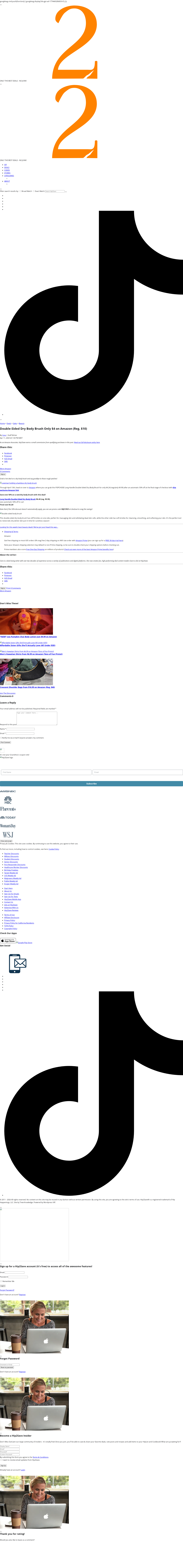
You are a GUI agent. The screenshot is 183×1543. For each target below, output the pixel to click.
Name (3, 729)
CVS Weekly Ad (10, 875)
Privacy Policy (9, 920)
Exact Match (40, 191)
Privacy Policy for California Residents (19, 923)
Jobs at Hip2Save (10, 905)
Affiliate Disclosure (11, 917)
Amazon (32, 487)
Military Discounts (11, 856)
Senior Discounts (11, 862)
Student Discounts (11, 859)
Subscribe (91, 783)
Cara (4, 435)
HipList (3, 474)
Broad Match (27, 191)
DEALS (6, 167)
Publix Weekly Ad (11, 881)
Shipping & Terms (11, 531)
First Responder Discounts (14, 864)
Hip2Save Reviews (11, 910)
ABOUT (7, 181)
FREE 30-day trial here (114, 540)
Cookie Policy (54, 849)
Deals (9, 423)
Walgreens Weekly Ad (12, 878)
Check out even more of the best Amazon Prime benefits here (88, 549)
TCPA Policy (8, 926)
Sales (15, 423)
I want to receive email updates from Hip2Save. (21, 1460)
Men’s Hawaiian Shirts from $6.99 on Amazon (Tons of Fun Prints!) (31, 654)
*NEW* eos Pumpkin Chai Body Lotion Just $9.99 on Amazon (28, 636)
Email (3, 733)
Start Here (8, 888)
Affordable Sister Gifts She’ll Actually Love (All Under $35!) (27, 645)
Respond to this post (8, 724)
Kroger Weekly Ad (11, 884)
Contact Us (8, 902)
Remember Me (8, 1281)
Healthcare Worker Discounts (16, 867)
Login (23, 1470)
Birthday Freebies (11, 870)
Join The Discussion (7, 693)
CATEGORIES (9, 176)
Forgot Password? (7, 1290)
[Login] (1, 419)
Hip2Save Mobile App (12, 899)
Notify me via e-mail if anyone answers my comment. (23, 738)
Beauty (21, 423)
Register (22, 1294)
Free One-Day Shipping (35, 549)
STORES (7, 173)
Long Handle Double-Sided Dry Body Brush (18, 499)
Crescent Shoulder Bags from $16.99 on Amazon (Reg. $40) (27, 687)
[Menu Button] (1, 4)
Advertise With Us (11, 907)
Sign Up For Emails (11, 894)
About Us (8, 891)
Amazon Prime (81, 540)
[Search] (1, 84)
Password (4, 1277)
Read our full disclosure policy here (87, 442)
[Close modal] (1, 1207)
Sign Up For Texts (11, 896)
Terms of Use (9, 915)
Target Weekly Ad (11, 873)
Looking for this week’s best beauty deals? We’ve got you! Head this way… (29, 527)
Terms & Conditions (40, 1457)
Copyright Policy (10, 928)
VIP (5, 165)
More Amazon (5, 469)
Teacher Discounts (11, 853)
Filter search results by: (9, 191)
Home (2, 423)
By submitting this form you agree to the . (24, 1457)
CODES (7, 170)
